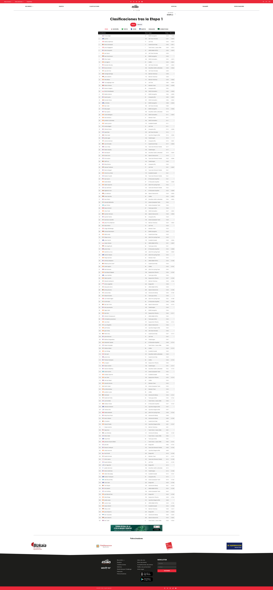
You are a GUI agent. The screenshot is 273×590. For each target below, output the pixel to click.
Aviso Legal (140, 569)
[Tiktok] (139, 1)
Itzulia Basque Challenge (124, 569)
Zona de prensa (142, 562)
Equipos (61, 6)
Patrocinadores (239, 6)
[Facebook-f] (130, 1)
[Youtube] (142, 1)
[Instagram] (136, 1)
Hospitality (29, 1)
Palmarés (205, 6)
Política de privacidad (144, 567)
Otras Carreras (7, 1)
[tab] (106, 29)
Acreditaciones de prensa (145, 564)
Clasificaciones (94, 6)
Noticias (173, 6)
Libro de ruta (141, 560)
